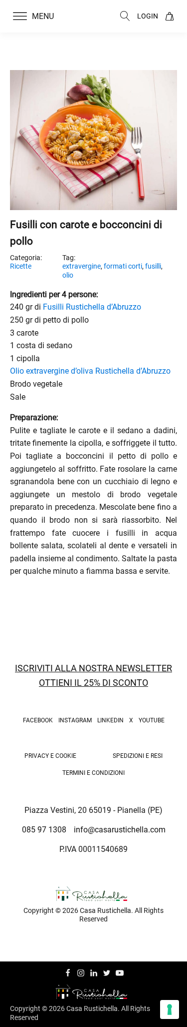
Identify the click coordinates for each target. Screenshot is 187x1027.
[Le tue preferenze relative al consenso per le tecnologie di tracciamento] (169, 1009)
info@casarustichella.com (120, 829)
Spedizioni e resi (138, 755)
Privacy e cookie (50, 755)
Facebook (38, 720)
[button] (39, 16)
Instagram (75, 720)
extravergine (81, 266)
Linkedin (110, 720)
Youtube (152, 720)
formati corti (123, 266)
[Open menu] (20, 17)
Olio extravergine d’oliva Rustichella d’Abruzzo (90, 371)
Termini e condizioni (93, 772)
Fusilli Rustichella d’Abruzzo (92, 307)
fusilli (153, 266)
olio (67, 275)
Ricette (20, 266)
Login (147, 16)
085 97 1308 (44, 829)
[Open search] (125, 16)
